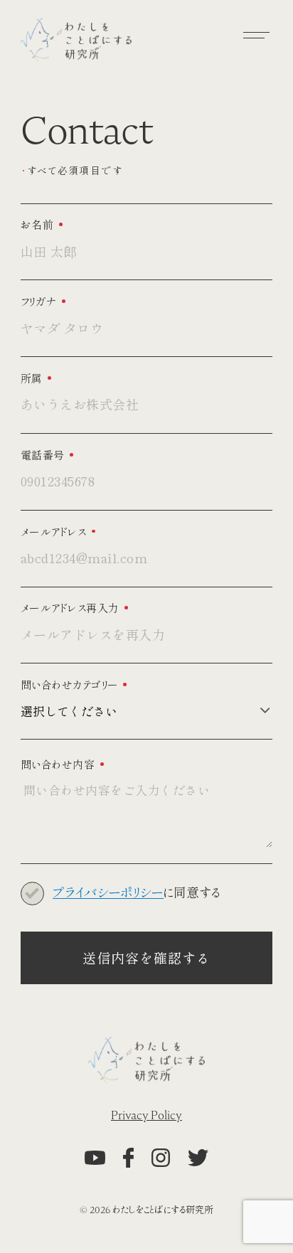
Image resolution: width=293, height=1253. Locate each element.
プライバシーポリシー (108, 893)
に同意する (136, 893)
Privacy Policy (146, 1115)
